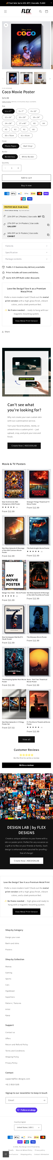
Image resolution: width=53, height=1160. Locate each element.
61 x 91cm (25, 135)
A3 (6, 129)
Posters (8, 949)
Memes (8, 966)
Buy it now (26, 185)
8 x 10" (34, 111)
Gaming (8, 972)
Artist (7, 1009)
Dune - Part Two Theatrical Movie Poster (37, 680)
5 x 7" (21, 111)
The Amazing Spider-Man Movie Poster (14, 680)
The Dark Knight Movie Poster (38, 548)
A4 (44, 123)
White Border (28, 156)
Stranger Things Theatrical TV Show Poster (38, 503)
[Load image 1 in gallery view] (13, 78)
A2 (15, 129)
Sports (8, 978)
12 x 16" (8, 117)
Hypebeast (10, 991)
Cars (7, 985)
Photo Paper (10, 146)
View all (26, 739)
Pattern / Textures (13, 1003)
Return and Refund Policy (16, 1044)
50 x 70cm (9, 135)
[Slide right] (50, 79)
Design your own (12, 937)
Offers (8, 1038)
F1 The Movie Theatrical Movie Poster (38, 723)
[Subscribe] (44, 1100)
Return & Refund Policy (24, 1150)
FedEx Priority (6, 102)
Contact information (41, 1154)
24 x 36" (8, 123)
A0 (33, 129)
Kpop (7, 1015)
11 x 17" (8, 111)
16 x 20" (22, 117)
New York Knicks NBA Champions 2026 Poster (11, 503)
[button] (5, 11)
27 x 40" (22, 123)
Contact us (10, 1032)
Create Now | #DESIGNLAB (24, 445)
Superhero (10, 997)
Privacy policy (40, 1150)
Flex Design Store (25, 1147)
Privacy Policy (11, 1063)
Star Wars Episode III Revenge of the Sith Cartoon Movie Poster (13, 550)
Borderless (10, 156)
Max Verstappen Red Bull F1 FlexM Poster (12, 638)
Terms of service (12, 1154)
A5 (34, 123)
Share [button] (7, 331)
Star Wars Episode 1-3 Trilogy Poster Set (13, 723)
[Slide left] (3, 79)
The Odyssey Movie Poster (37, 637)
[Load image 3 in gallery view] (40, 78)
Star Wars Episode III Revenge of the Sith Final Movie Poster (38, 594)
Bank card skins (12, 943)
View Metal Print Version (26, 320)
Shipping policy (26, 1154)
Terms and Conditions (15, 1050)
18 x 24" (36, 117)
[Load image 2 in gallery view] (26, 78)
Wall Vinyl (27, 146)
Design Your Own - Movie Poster (14, 593)
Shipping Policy (12, 1057)
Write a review (26, 765)
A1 (24, 129)
